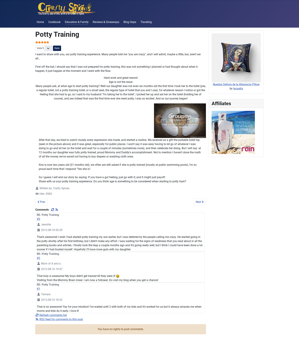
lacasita (238, 88)
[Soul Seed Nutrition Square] (233, 132)
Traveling (146, 22)
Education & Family (77, 22)
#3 (38, 219)
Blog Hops (130, 22)
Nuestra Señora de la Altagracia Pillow (236, 84)
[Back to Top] (293, 330)
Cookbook (54, 22)
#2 (38, 258)
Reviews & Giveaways (106, 22)
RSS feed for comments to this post (61, 319)
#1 (38, 288)
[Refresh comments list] (53, 209)
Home (40, 22)
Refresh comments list (53, 315)
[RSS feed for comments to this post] (56, 209)
